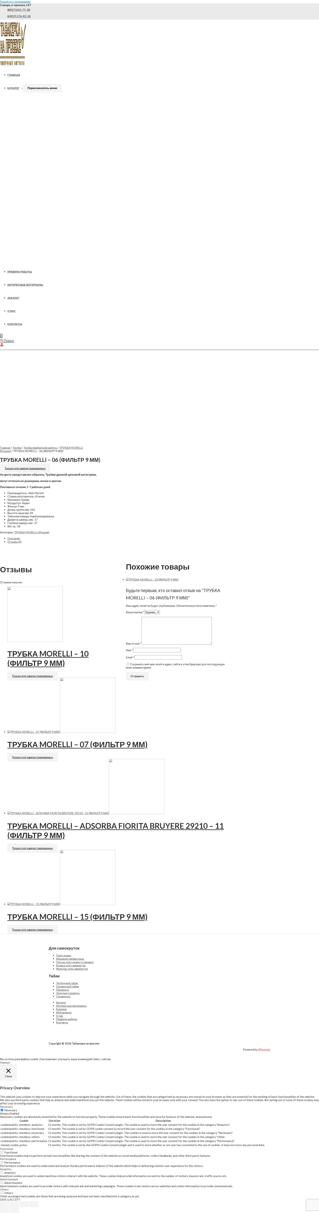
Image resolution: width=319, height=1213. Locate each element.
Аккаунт (13, 297)
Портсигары (63, 955)
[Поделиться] (24, 1204)
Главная (13, 75)
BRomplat (264, 1049)
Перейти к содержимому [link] (15, 1)
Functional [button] (6, 1148)
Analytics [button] (5, 1169)
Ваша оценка (135, 612)
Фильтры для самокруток (72, 968)
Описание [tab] (13, 538)
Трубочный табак (67, 983)
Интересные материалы (25, 284)
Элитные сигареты (68, 993)
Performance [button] (8, 1159)
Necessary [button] (6, 1106)
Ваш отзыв (133, 643)
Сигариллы (63, 996)
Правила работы (19, 271)
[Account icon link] (2, 345)
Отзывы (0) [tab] (14, 541)
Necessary (10, 1110)
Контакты (14, 324)
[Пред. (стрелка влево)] (4, 1210)
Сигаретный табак (67, 986)
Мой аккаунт (64, 1012)
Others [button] (4, 1189)
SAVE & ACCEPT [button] (10, 1199)
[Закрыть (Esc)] (34, 1204)
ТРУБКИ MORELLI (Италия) (31, 532)
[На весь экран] (14, 1204)
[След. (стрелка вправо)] (14, 1210)
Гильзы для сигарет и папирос (75, 962)
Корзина (61, 1009)
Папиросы (62, 989)
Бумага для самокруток (71, 965)
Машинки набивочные (70, 958)
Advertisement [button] (9, 1179)
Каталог (13, 88)
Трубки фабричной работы (40, 447)
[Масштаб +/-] (4, 1204)
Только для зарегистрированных (25, 468)
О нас (11, 311)
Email (130, 657)
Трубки (17, 447)
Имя (129, 650)
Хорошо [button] (5, 1062)
